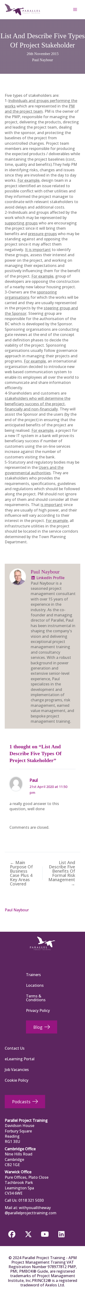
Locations (35, 985)
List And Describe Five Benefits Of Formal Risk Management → (61, 873)
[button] (12, 1234)
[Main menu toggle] (75, 9)
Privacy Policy (38, 1010)
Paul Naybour (42, 60)
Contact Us (15, 1048)
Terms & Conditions (36, 997)
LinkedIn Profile (49, 577)
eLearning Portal (19, 1058)
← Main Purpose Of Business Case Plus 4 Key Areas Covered (21, 873)
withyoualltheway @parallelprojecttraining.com (30, 1210)
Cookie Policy (16, 1080)
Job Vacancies (17, 1069)
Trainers (33, 974)
